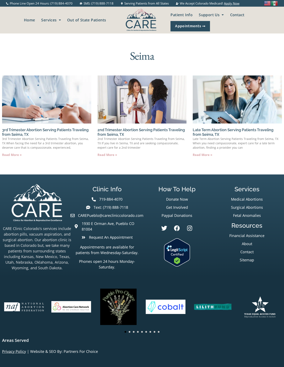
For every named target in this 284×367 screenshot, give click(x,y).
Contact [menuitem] (237, 14)
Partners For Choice (81, 351)
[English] (267, 2)
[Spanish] (274, 2)
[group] (24, 308)
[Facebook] (177, 228)
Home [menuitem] (29, 19)
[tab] (142, 340)
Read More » (12, 155)
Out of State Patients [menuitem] (86, 19)
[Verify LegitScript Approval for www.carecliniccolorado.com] (177, 265)
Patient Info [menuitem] (181, 14)
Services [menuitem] (49, 19)
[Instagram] (189, 228)
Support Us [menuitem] (209, 14)
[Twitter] (164, 228)
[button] (125, 332)
